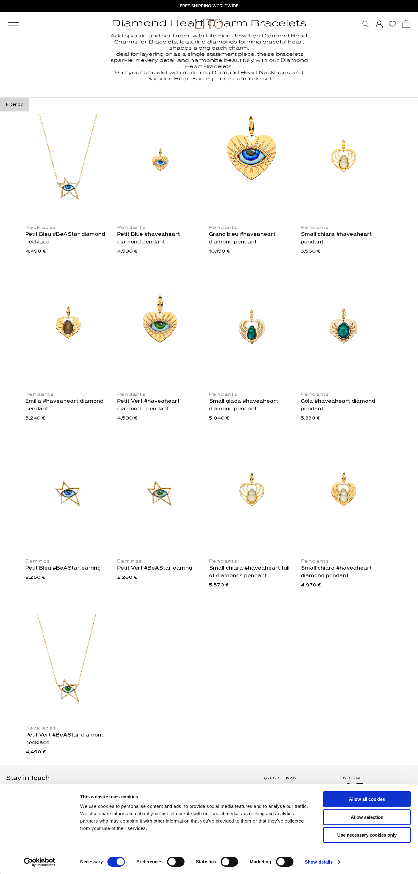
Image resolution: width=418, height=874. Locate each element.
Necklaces (41, 227)
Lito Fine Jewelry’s (233, 36)
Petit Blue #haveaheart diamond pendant (148, 238)
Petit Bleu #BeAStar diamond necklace (65, 238)
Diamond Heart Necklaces (250, 72)
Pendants (131, 227)
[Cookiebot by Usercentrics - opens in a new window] (39, 862)
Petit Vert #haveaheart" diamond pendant (149, 405)
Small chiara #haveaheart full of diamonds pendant (249, 572)
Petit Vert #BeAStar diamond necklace (65, 739)
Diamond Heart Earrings (181, 79)
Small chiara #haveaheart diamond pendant (336, 572)
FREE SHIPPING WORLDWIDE (209, 6)
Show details (319, 862)
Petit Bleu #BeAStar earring (63, 568)
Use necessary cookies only (367, 835)
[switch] (176, 862)
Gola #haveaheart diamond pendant (338, 405)
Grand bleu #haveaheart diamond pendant (242, 238)
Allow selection (367, 817)
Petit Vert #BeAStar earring (154, 568)
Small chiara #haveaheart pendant (336, 238)
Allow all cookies (367, 799)
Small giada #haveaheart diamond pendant (243, 405)
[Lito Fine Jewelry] (209, 24)
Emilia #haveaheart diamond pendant (64, 405)
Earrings (37, 561)
